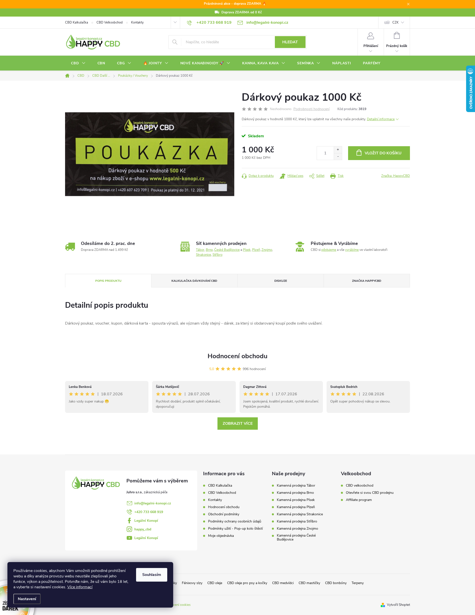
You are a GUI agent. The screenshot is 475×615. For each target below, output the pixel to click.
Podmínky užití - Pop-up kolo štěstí (235, 528)
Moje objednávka (221, 535)
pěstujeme (328, 250)
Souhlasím (151, 574)
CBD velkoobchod (359, 486)
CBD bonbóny (336, 583)
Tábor (200, 250)
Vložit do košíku (383, 153)
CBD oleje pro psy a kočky (247, 583)
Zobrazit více (238, 423)
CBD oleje (214, 583)
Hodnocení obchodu (237, 356)
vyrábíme (352, 250)
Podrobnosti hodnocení (311, 109)
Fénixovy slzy (192, 583)
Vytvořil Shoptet (398, 605)
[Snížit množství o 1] (338, 156)
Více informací (80, 587)
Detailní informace (381, 119)
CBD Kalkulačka (76, 22)
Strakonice (203, 255)
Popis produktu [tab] (108, 281)
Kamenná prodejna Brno (295, 493)
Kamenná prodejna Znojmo (297, 529)
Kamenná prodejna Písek (296, 500)
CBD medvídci (283, 583)
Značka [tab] (366, 281)
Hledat (290, 42)
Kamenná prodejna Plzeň (296, 507)
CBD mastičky (309, 583)
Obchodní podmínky (223, 514)
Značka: (395, 176)
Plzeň (256, 250)
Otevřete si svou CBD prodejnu (370, 493)
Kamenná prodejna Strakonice (300, 514)
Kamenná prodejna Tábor (296, 486)
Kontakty (137, 22)
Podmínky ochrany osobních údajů (234, 521)
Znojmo (266, 250)
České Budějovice (227, 250)
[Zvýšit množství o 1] (338, 149)
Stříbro (217, 255)
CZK (395, 22)
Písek (247, 250)
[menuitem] (78, 63)
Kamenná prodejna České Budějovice (296, 538)
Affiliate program (359, 500)
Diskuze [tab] (280, 281)
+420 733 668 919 (148, 512)
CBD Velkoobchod (109, 22)
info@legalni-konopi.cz (152, 503)
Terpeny (358, 583)
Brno (209, 250)
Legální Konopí (146, 520)
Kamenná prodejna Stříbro (297, 521)
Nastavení (27, 599)
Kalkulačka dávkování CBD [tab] (194, 281)
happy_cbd (142, 529)
